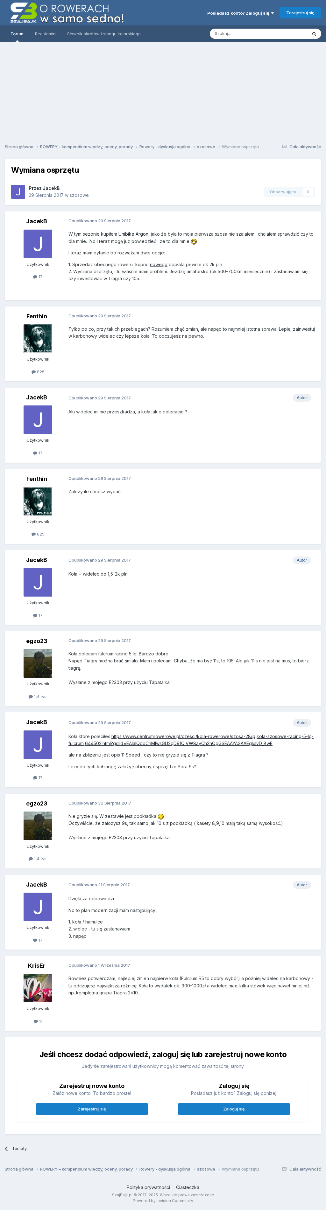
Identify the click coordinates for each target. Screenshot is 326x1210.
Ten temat (289, 33)
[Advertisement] (163, 90)
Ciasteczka (187, 1187)
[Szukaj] (314, 34)
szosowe (79, 195)
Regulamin (45, 33)
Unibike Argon (133, 234)
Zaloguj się (234, 1108)
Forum (17, 33)
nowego (158, 264)
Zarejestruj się (300, 12)
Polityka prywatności (148, 1187)
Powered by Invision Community (163, 1200)
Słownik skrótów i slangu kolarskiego (104, 33)
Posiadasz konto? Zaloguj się (239, 13)
